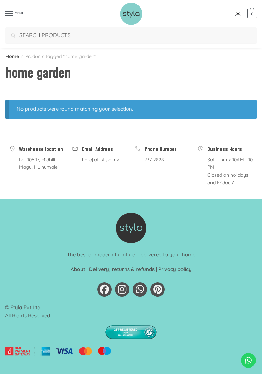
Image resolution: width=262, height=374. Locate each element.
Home (12, 56)
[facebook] (104, 289)
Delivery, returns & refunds (122, 269)
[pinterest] (157, 289)
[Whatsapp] (140, 289)
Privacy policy (175, 269)
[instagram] (122, 289)
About (78, 269)
